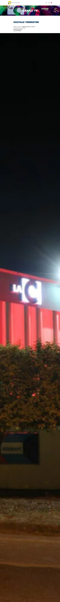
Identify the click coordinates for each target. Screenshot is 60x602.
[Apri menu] (49, 3)
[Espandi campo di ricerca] (46, 3)
